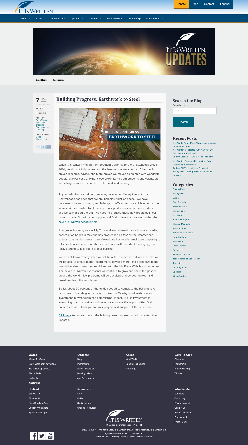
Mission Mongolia (181, 224)
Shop (195, 4)
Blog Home (42, 79)
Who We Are (182, 389)
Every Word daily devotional (42, 363)
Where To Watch (37, 359)
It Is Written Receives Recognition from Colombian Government (192, 162)
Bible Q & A (34, 393)
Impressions (179, 211)
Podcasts (33, 377)
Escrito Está (179, 189)
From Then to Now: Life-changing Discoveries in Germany (42, 125)
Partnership (135, 18)
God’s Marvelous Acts (43, 138)
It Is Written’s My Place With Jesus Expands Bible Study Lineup (194, 144)
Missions (93, 18)
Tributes (178, 373)
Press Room (180, 421)
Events (176, 197)
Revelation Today (181, 254)
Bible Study (34, 398)
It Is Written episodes (39, 368)
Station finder (35, 373)
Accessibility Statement (141, 436)
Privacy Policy (119, 436)
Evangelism (178, 193)
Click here (65, 315)
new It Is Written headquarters (78, 222)
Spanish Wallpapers (39, 412)
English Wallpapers (38, 407)
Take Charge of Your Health (186, 258)
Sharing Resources (86, 407)
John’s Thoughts (85, 377)
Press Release (179, 245)
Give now (179, 359)
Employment (180, 417)
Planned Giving (115, 18)
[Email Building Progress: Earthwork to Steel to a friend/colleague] (38, 147)
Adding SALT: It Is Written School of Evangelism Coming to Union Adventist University (192, 169)
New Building (179, 237)
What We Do (132, 359)
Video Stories (179, 276)
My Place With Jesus (183, 232)
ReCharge (131, 368)
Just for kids (34, 382)
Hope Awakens (180, 206)
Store (80, 393)
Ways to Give (153, 18)
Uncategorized (180, 267)
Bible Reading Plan (38, 402)
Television (177, 263)
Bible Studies (58, 18)
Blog (79, 359)
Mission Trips (179, 228)
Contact (209, 4)
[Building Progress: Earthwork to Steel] (43, 147)
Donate (181, 4)
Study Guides (84, 402)
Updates (177, 271)
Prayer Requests (182, 402)
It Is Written (178, 215)
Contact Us (179, 407)
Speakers (179, 393)
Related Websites (183, 412)
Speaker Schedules (135, 363)
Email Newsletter (85, 368)
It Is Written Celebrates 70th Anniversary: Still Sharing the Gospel (193, 150)
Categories (58, 79)
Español (225, 4)
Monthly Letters (84, 373)
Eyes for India (179, 202)
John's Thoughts (181, 219)
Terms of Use (101, 436)
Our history (179, 398)
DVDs (80, 398)
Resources (178, 250)
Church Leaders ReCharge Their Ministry (193, 156)
